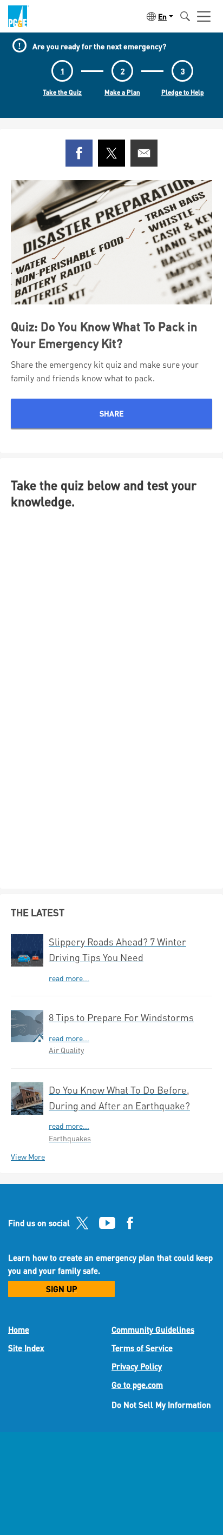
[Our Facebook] (130, 1225)
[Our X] (82, 1225)
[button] (159, 16)
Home (18, 1329)
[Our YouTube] (107, 1225)
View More (28, 1156)
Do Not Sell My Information (161, 1404)
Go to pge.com (137, 1384)
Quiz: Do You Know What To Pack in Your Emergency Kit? (104, 334)
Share (111, 413)
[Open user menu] (204, 16)
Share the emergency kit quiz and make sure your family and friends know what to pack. (105, 371)
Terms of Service (142, 1347)
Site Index (26, 1347)
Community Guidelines (153, 1329)
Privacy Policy (137, 1366)
